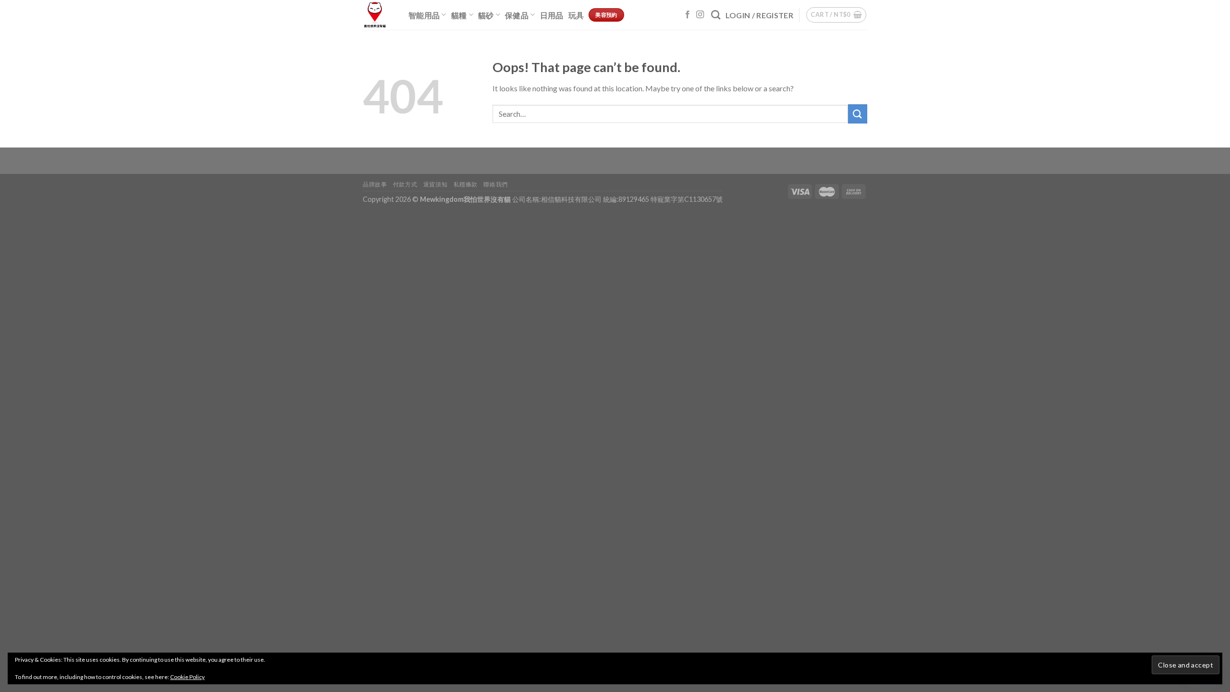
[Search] (715, 14)
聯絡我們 (495, 184)
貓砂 (486, 15)
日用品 (552, 15)
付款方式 (405, 184)
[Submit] (857, 113)
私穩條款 (466, 184)
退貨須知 (435, 184)
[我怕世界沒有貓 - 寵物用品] (378, 15)
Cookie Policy (187, 676)
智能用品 (424, 15)
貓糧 (459, 15)
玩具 (576, 15)
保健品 (517, 15)
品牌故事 (375, 184)
